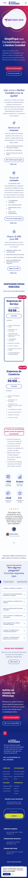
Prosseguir (6, 874)
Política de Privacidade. (9, 871)
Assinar (14, 816)
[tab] (8, 582)
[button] (3, 523)
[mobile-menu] (25, 2)
